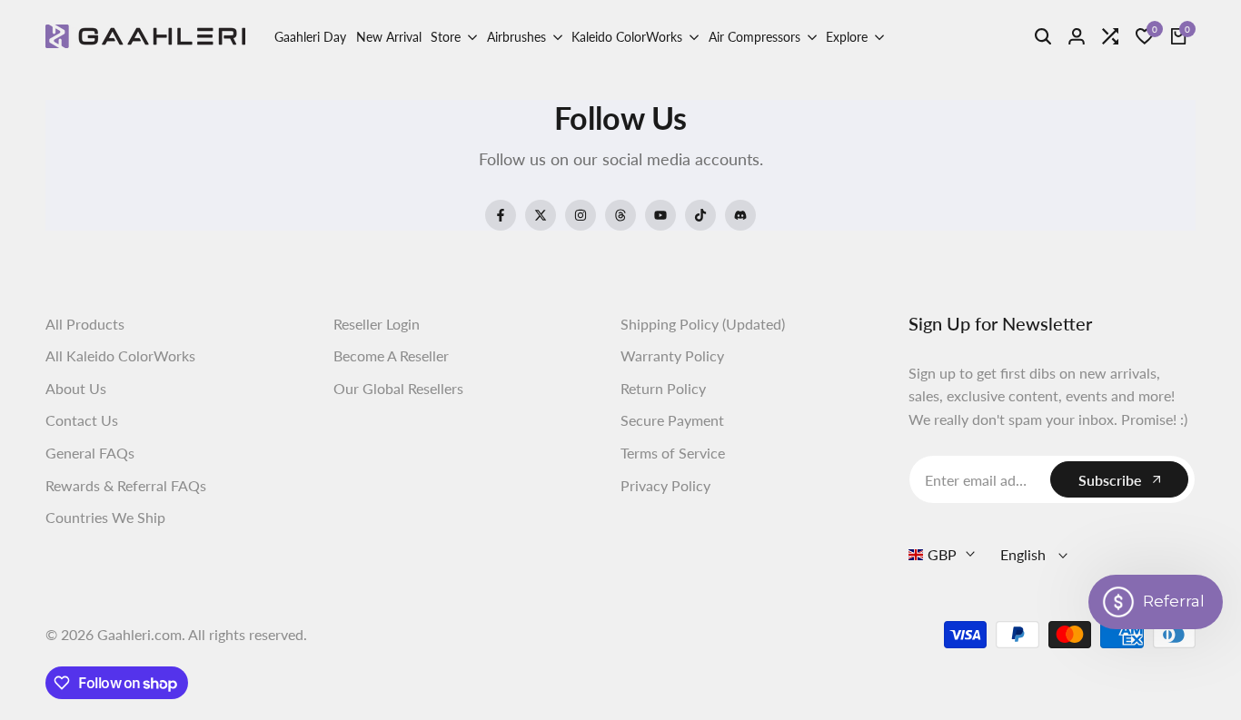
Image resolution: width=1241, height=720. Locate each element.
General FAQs (89, 452)
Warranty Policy (672, 355)
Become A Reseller (391, 355)
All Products (84, 323)
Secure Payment (672, 420)
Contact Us (81, 420)
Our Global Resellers (398, 388)
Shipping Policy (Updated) (702, 323)
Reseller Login (376, 323)
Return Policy (663, 388)
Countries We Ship (105, 517)
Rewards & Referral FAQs (125, 485)
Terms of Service (672, 452)
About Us (75, 388)
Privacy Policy (665, 485)
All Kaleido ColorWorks (120, 355)
